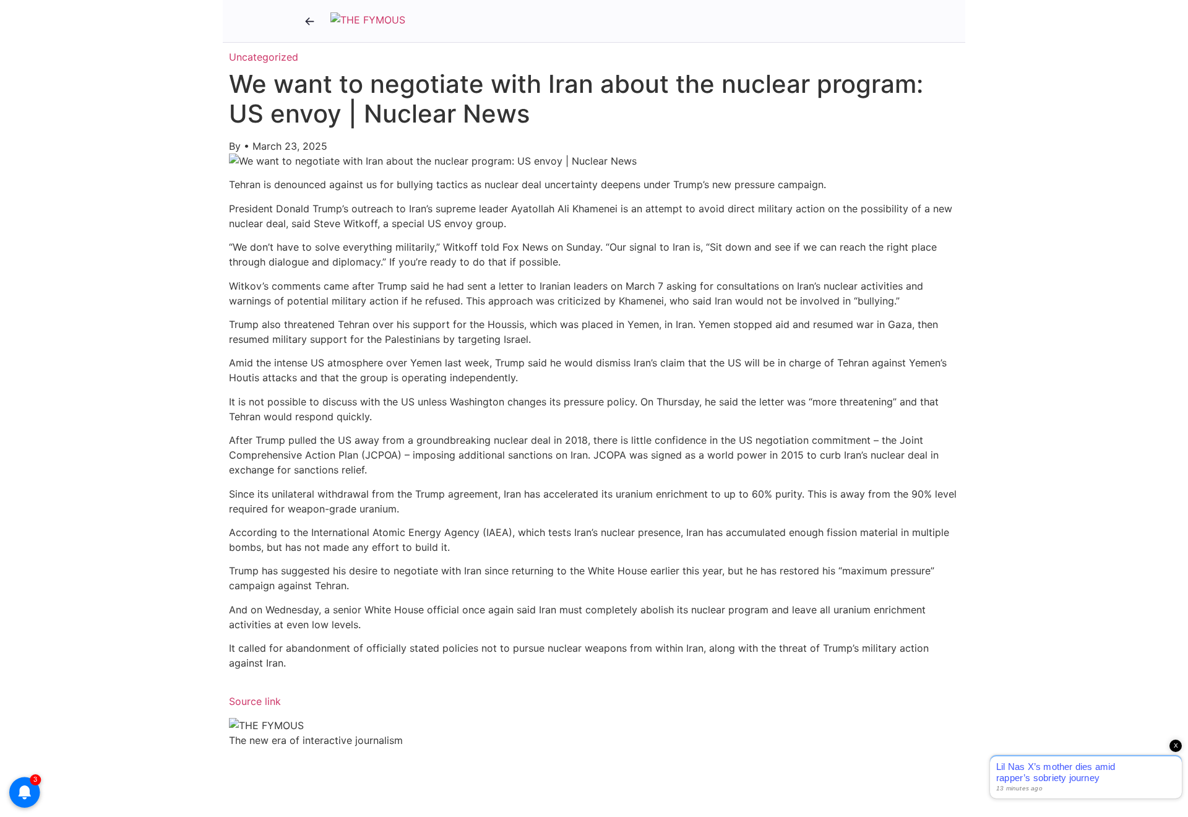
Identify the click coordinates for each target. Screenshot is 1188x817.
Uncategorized (263, 57)
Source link (255, 701)
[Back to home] (309, 21)
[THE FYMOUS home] (367, 21)
